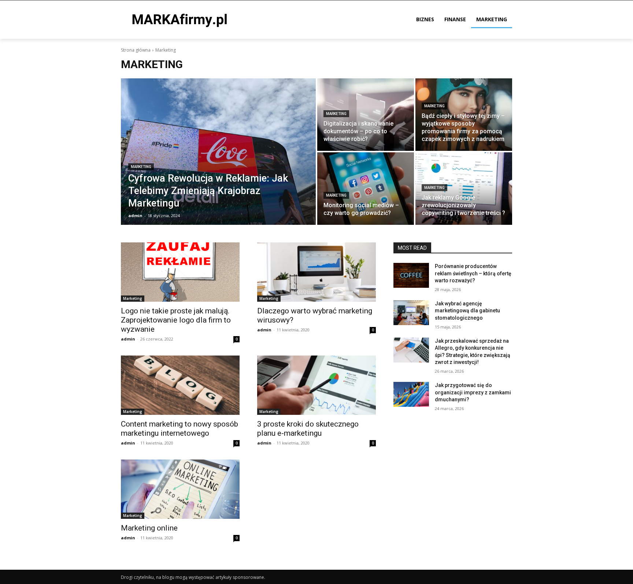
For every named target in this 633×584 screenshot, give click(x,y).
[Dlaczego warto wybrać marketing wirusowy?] (316, 272)
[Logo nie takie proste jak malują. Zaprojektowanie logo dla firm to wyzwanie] (180, 272)
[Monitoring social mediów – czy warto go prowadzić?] (365, 188)
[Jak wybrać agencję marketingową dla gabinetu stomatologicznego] (411, 312)
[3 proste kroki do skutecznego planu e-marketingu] (316, 385)
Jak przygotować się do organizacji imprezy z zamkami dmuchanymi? (473, 392)
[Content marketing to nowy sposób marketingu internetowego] (180, 385)
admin (128, 339)
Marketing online (149, 528)
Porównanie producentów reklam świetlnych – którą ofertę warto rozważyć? (473, 273)
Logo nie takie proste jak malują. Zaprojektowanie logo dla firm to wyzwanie (176, 320)
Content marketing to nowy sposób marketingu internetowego (179, 429)
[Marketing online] (180, 489)
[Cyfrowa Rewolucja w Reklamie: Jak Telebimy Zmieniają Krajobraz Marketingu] (218, 151)
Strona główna (136, 50)
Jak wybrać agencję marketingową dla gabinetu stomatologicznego (467, 311)
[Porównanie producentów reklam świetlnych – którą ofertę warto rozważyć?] (411, 275)
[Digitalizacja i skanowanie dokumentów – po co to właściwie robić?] (365, 114)
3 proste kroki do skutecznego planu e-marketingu (308, 429)
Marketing (141, 167)
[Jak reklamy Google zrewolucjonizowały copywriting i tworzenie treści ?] (463, 188)
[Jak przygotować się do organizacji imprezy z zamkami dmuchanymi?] (411, 394)
